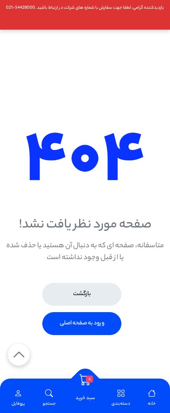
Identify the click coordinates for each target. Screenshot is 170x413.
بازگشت (82, 294)
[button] (49, 398)
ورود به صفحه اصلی (82, 323)
